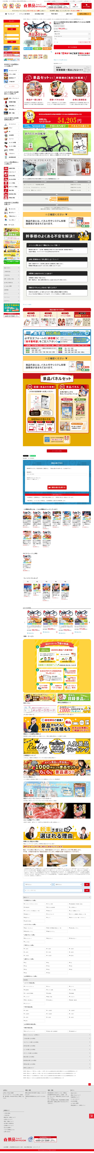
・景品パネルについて (75, 1095)
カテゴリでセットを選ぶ (30, 924)
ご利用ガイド (6, 1110)
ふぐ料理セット (73, 907)
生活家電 (26, 989)
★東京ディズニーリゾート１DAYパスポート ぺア (27, 594)
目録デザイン (57, 31)
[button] (24, 622)
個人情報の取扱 (28, 1147)
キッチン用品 (73, 989)
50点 (26, 972)
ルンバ (49, 917)
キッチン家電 (50, 989)
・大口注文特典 (73, 1101)
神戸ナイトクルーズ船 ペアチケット (78, 917)
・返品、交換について (8, 1121)
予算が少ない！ (73, 938)
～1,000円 (50, 1010)
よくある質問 (79, 1)
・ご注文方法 (6, 1115)
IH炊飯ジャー (27, 914)
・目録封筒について (74, 1097)
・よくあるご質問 (74, 1103)
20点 (71, 966)
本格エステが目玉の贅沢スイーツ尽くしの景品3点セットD (27, 542)
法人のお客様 (47, 1)
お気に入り (75, 6)
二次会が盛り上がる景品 (29, 1038)
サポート (72, 1090)
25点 (26, 969)
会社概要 (66, 1)
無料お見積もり (84, 14)
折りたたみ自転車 (47, 19)
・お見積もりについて (8, 1125)
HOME (24, 19)
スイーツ (72, 986)
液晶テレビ (27, 917)
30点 (48, 969)
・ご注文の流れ (6, 1113)
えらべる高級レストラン (75, 910)
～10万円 (27, 955)
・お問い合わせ (6, 1131)
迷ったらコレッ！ (28, 938)
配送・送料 (28, 1090)
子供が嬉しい (50, 1000)
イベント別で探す (24, 14)
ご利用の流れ (7, 271)
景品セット (29, 19)
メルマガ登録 (72, 1)
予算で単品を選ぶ (28, 1007)
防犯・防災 (50, 996)
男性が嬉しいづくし (29, 931)
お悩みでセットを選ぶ (29, 934)
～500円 (26, 1010)
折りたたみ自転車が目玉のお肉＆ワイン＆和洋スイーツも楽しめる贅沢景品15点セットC (47, 524)
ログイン (6, 293)
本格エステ (50, 910)
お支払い (5, 1090)
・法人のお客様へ (7, 1127)
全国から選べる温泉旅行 (53, 1031)
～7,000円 (50, 1013)
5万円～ (26, 1020)
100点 (49, 972)
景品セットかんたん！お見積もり (31, 1034)
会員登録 (54, 1)
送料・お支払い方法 (9, 278)
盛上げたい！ (50, 938)
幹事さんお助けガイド (29, 1067)
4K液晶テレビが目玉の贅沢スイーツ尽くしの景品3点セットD (67, 522)
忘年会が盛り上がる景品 (29, 1045)
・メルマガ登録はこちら (9, 1129)
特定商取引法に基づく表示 (16, 1147)
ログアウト (6, 300)
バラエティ (72, 996)
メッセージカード (58, 36)
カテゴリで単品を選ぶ (29, 982)
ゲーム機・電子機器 (29, 993)
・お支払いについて (7, 1119)
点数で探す (69, 14)
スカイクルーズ (51, 914)
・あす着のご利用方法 (8, 1123)
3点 (25, 962)
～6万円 (26, 952)
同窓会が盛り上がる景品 (29, 1064)
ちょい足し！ (27, 941)
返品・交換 (50, 1090)
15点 (48, 966)
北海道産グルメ (73, 1031)
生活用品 (49, 993)
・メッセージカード (74, 1099)
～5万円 (72, 948)
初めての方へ (7, 267)
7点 (71, 962)
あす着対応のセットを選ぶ (30, 976)
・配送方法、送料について (9, 1117)
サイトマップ (37, 1147)
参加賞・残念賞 (73, 1000)
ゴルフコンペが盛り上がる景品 (31, 1042)
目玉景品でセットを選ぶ (38, 19)
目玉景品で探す (39, 14)
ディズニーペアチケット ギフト (31, 904)
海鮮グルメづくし (51, 931)
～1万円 (72, 1013)
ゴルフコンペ (27, 1003)
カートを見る (86, 6)
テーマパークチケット (29, 986)
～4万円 (49, 948)
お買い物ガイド (87, 1)
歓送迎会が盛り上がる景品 (30, 1060)
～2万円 (26, 1017)
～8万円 (72, 952)
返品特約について (58, 63)
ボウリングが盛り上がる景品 (30, 1053)
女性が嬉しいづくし (74, 928)
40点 (71, 969)
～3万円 (26, 948)
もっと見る (11, 86)
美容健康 (72, 993)
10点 (26, 966)
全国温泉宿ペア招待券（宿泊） (76, 904)
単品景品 (26, 979)
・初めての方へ (73, 1093)
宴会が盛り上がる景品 (29, 1056)
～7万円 (49, 952)
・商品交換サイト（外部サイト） (78, 1105)
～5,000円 (27, 1013)
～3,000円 (72, 1010)
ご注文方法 (6, 275)
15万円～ (72, 955)
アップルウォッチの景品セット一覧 (32, 910)
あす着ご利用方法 (8, 282)
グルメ (49, 986)
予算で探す (54, 14)
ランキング (10, 14)
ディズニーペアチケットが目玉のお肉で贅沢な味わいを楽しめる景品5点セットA (65, 595)
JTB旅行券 (27, 907)
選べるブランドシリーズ (30, 1031)
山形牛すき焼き (28, 921)
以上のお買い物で (65, 10)
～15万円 (49, 955)
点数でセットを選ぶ (29, 959)
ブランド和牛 (50, 904)
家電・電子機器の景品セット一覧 (54, 928)
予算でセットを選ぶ (29, 945)
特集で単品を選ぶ (28, 1027)
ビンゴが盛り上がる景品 (29, 1049)
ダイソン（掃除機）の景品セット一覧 (78, 914)
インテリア (27, 996)
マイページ (59, 1)
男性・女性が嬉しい (29, 1000)
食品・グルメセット (29, 928)
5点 (48, 962)
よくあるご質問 (8, 286)
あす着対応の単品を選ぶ (30, 1024)
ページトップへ (89, 1084)
